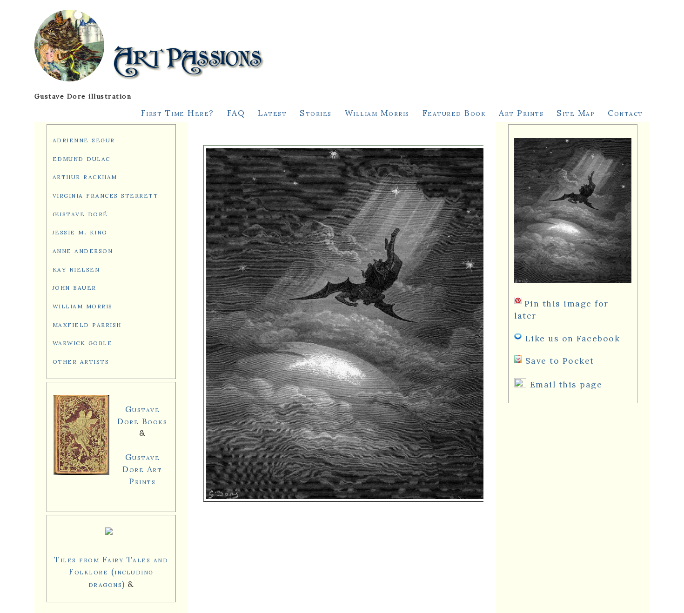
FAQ (236, 112)
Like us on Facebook (572, 338)
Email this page (566, 384)
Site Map (576, 112)
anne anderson (83, 250)
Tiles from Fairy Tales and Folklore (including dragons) (111, 571)
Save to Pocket (559, 360)
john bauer (74, 286)
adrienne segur (84, 139)
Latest (272, 112)
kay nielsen (76, 268)
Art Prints (521, 112)
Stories (316, 112)
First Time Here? (177, 112)
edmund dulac (81, 158)
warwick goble (83, 342)
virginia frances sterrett (106, 194)
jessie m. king (80, 231)
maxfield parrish (87, 324)
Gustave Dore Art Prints (142, 469)
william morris (83, 305)
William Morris (377, 112)
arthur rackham (85, 176)
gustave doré (80, 213)
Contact (625, 112)
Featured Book (454, 112)
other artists (81, 360)
